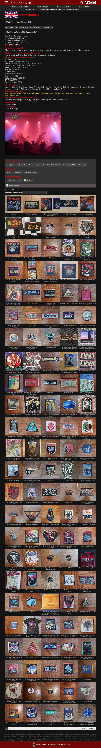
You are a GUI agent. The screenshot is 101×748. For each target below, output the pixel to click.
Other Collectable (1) (53, 165)
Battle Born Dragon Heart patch (69, 612)
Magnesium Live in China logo (32, 481)
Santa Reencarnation (69, 325)
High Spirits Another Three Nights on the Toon (32, 636)
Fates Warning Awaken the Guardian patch (32, 723)
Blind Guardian (10, 93)
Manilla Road (59, 93)
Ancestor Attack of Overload (14, 347)
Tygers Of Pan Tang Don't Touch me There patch (50, 636)
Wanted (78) (23, 27)
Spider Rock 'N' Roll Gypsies (13, 258)
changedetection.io (72, 9)
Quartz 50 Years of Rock (87, 370)
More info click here (12, 44)
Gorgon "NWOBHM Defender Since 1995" (87, 723)
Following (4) (48, 27)
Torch (32, 611)
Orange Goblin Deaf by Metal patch (13, 568)
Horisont (50, 480)
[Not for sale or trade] (14, 204)
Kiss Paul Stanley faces (50, 258)
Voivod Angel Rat (87, 214)
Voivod (18, 95)
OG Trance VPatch (32, 236)
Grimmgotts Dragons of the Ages (32, 546)
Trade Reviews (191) (23, 22)
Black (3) (12, 180)
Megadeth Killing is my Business (32, 347)
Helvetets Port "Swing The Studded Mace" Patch (13, 371)
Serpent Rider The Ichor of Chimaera (87, 236)
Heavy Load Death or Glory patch (32, 568)
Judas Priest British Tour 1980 (87, 280)
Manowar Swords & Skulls (87, 611)
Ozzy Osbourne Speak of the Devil (87, 415)
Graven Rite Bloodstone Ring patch (69, 679)
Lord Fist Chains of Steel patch (69, 590)
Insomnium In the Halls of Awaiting (69, 415)
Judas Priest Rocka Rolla (87, 325)
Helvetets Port (47, 93)
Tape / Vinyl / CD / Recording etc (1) (74, 165)
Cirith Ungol (21, 93)
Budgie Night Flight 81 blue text (50, 415)
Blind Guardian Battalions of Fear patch (14, 658)
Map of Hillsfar (68, 392)
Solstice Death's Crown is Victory (87, 437)
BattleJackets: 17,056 (63, 7)
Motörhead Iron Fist (87, 546)
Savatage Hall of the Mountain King (68, 258)
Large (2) (9, 172)
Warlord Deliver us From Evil (14, 502)
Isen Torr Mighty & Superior (87, 502)
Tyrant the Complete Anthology (13, 326)
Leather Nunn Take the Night (69, 437)
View (9, 22)
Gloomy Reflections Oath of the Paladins (50, 236)
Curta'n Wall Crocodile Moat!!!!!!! (14, 459)
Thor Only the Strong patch (32, 590)
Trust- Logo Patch (32, 214)
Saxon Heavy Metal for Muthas (13, 280)
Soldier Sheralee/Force (50, 502)
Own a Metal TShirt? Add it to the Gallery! (53, 745)
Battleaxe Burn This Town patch (14, 679)
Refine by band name (13, 192)
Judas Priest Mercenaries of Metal (32, 258)
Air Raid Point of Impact (87, 524)
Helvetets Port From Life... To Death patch (87, 658)
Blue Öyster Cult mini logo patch (14, 636)
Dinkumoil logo (87, 701)
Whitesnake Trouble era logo (50, 326)
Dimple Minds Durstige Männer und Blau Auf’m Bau (32, 281)
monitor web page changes (50, 9)
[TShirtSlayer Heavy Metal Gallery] (90, 2)
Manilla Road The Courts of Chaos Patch (69, 723)
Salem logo (50, 392)
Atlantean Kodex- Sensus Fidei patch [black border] (69, 347)
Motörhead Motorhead (32, 414)
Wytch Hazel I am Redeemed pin (50, 568)
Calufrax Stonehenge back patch (87, 393)
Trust (88, 93)
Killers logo (32, 325)
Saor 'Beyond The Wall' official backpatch (32, 459)
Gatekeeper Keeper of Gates (69, 524)
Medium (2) (18, 172)
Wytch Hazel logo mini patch (50, 723)
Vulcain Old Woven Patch (69, 279)
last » (91, 728)
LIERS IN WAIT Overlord (14, 436)
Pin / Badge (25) (21, 165)
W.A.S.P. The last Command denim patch (69, 701)
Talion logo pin (68, 236)
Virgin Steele (9, 95)
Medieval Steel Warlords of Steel (87, 304)
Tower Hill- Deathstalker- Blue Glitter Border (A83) (69, 371)
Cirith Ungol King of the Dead (32, 437)
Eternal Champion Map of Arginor (14, 590)
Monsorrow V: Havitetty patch (13, 723)
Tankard (82, 93)
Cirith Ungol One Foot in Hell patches (87, 590)
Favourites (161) (11, 27)
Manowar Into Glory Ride (87, 568)
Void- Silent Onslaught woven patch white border (32, 371)
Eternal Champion (34, 93)
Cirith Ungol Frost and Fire (50, 524)
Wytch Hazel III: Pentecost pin (68, 568)
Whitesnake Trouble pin (32, 701)
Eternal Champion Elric (87, 480)
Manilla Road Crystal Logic (68, 303)
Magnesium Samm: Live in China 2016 (68, 459)
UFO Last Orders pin (50, 590)
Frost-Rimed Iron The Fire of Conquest (32, 393)
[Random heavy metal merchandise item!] (30, 2)
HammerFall (69, 480)
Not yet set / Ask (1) (30, 172)
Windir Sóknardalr (50, 347)
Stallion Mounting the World (50, 436)
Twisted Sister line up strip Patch (50, 371)
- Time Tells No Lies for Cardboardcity (50, 214)
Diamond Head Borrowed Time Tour (87, 459)
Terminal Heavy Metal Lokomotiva (50, 459)
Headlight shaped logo (14, 524)
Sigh (75, 93)
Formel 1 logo (69, 502)
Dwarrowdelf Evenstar (14, 414)
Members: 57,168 (84, 7)
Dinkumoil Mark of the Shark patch (87, 636)
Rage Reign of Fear (13, 611)
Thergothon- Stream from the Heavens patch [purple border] (87, 348)
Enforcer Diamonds (32, 524)
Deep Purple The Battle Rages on (87, 258)
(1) (21, 180)
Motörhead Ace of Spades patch (50, 679)
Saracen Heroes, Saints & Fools (14, 393)
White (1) (30, 180)
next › (84, 728)
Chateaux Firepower (32, 502)
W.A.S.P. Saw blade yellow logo (13, 236)
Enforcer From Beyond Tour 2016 (50, 546)
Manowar (69, 93)
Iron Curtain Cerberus (32, 657)
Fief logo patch (87, 679)
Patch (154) (10, 165)
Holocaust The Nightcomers (50, 304)
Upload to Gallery (20, 3)
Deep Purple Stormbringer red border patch (69, 636)
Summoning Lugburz (13, 480)
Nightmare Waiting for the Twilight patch (32, 679)
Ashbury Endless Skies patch (68, 658)
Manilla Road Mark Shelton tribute (68, 546)
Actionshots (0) (35, 27)
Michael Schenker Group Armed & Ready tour (50, 280)
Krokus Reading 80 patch (50, 657)
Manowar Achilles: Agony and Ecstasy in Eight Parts (13, 304)
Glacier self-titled (32, 303)
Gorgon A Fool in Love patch (14, 701)
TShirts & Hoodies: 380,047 (20, 7)
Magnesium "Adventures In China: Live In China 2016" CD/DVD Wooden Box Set (50, 613)
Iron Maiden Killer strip (69, 214)
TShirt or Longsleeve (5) (37, 165)
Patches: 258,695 (43, 7)
